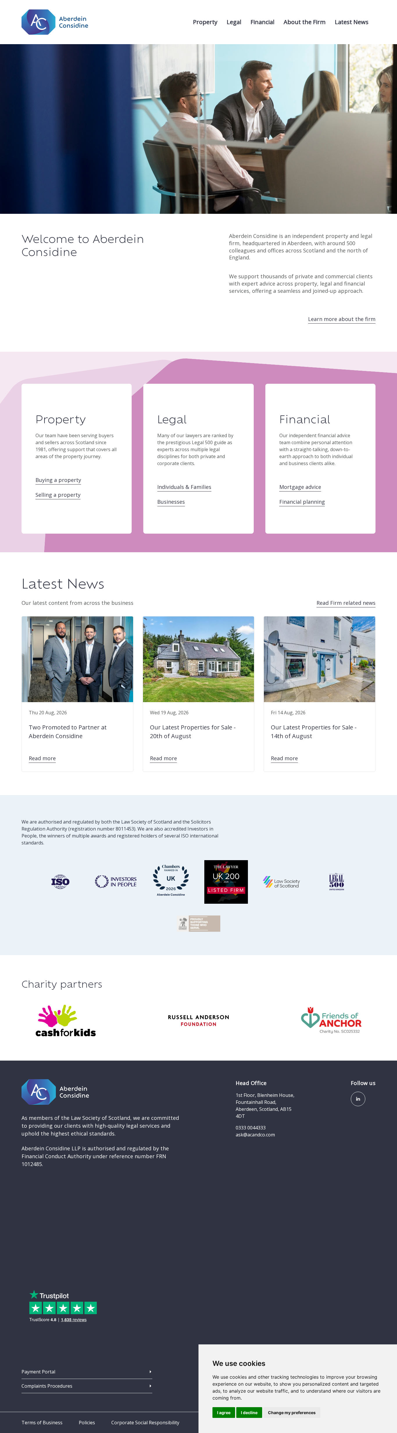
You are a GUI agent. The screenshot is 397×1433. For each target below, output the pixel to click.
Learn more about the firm (341, 318)
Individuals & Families (184, 486)
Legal (234, 22)
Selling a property (58, 494)
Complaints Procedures (47, 1386)
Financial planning (302, 501)
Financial (262, 22)
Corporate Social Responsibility (145, 1422)
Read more (42, 758)
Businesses (171, 501)
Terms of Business (42, 1422)
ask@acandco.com (255, 1134)
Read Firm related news (345, 602)
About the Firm (305, 22)
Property (205, 22)
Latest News (352, 22)
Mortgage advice (300, 486)
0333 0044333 (251, 1127)
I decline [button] (249, 1412)
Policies (87, 1422)
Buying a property (58, 479)
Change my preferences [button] (292, 1412)
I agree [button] (223, 1412)
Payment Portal (38, 1372)
